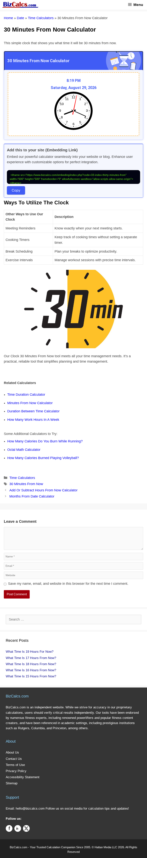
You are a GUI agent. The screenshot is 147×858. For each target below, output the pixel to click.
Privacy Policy (16, 771)
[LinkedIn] (17, 829)
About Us (12, 752)
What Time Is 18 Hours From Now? (31, 664)
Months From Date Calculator (31, 496)
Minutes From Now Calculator (30, 403)
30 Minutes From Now (26, 484)
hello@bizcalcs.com (30, 808)
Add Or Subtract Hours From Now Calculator (43, 490)
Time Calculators (41, 18)
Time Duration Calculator (26, 394)
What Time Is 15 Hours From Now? (31, 676)
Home (8, 18)
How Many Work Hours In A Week (33, 420)
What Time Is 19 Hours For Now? (29, 651)
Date (20, 18)
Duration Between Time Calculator (33, 411)
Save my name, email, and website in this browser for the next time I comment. (68, 584)
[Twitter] (26, 829)
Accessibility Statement (22, 777)
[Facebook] (9, 829)
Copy (16, 190)
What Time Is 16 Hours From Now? (31, 670)
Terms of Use (15, 765)
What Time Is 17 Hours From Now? (31, 658)
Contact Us (14, 759)
